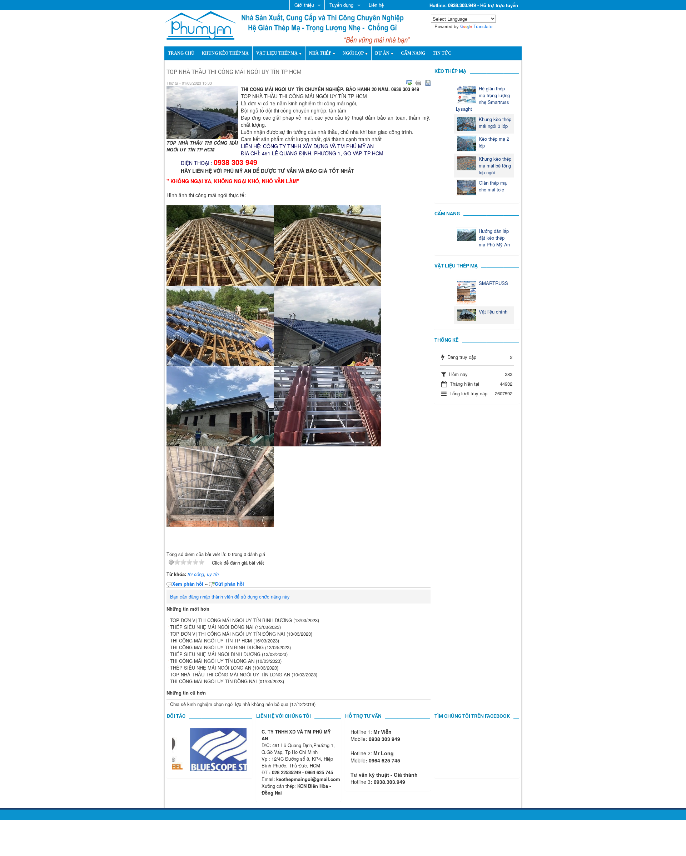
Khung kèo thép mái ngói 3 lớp (495, 122)
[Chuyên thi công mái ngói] (200, 24)
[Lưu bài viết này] (428, 83)
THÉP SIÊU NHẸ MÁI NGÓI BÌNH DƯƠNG (215, 654)
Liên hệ (376, 4)
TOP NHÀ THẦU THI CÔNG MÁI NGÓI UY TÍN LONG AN (230, 674)
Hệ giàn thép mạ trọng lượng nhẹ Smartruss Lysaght (483, 98)
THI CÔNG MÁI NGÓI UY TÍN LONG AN (212, 660)
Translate (482, 26)
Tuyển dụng (338, 5)
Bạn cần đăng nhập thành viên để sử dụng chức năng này (230, 596)
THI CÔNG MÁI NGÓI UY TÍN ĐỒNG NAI (213, 681)
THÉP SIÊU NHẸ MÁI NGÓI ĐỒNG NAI (212, 627)
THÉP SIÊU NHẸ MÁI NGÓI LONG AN (210, 667)
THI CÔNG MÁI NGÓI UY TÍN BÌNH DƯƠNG (217, 647)
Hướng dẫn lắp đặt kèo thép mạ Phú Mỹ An (494, 237)
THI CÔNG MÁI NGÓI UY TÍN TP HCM (211, 640)
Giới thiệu (301, 5)
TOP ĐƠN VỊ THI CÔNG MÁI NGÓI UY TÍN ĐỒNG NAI (227, 633)
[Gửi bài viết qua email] (409, 83)
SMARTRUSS (493, 283)
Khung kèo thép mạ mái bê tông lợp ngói (495, 165)
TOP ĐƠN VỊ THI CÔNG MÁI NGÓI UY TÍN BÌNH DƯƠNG (231, 620)
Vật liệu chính (493, 311)
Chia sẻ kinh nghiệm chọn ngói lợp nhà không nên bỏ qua (229, 704)
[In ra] (418, 83)
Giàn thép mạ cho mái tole (493, 186)
